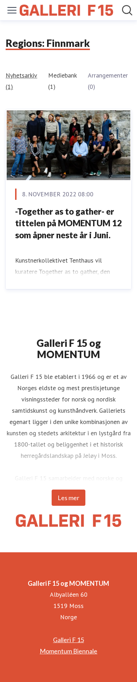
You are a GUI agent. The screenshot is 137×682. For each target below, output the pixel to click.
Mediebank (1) (62, 81)
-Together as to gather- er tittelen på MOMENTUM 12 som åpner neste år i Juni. (68, 223)
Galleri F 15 (68, 640)
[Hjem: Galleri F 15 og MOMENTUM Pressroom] (66, 10)
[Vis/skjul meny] (12, 10)
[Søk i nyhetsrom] (127, 10)
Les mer (68, 498)
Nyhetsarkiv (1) (21, 81)
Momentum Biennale (68, 651)
